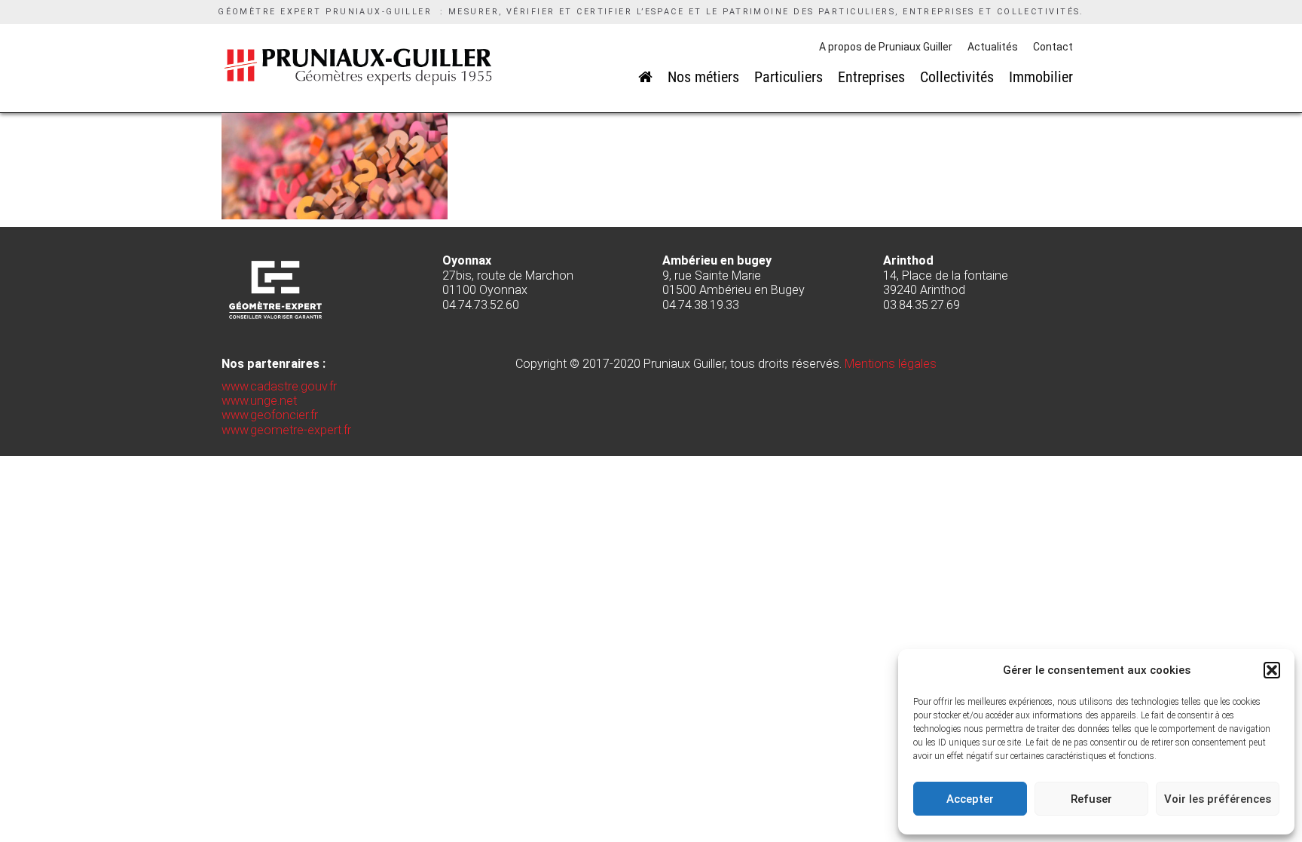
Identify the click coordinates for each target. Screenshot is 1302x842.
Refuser (1091, 799)
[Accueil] (645, 77)
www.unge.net (259, 400)
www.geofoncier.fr (270, 415)
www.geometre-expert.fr (286, 430)
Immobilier (1041, 77)
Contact (1053, 47)
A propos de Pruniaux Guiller (885, 47)
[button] (1271, 670)
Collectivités (957, 77)
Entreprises (871, 77)
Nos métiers (703, 77)
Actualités (992, 47)
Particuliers (788, 77)
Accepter (970, 799)
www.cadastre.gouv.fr (279, 386)
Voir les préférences (1217, 799)
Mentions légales (891, 364)
